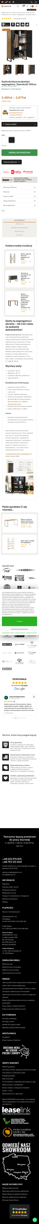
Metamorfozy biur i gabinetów (12, 1094)
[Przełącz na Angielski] (10, 2)
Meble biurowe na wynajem (11, 967)
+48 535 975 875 (15, 115)
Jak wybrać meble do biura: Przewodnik (16, 992)
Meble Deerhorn (6, 12)
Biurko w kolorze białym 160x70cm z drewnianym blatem (27, 521)
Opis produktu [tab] (19, 220)
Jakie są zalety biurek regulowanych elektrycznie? (19, 982)
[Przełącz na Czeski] (14, 2)
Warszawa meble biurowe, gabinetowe (15, 1191)
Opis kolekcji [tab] (19, 231)
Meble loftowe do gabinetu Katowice (15, 1194)
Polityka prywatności (20, 632)
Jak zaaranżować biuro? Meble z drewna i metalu (19, 989)
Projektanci (6, 1037)
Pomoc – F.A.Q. (7, 1091)
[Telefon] (31, 2)
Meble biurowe (7, 964)
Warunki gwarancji (8, 1067)
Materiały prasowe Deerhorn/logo (13, 1027)
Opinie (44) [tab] (19, 224)
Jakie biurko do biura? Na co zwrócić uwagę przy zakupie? (19, 996)
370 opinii (24, 685)
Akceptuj (19, 621)
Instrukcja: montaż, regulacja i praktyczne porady (19, 1070)
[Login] (27, 6)
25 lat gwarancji (16, 742)
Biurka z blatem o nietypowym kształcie (15, 1088)
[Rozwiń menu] (36, 6)
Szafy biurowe (21, 12)
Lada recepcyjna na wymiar (11, 973)
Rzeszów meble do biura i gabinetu (14, 1197)
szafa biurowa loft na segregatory (18, 454)
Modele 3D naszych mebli (11, 1024)
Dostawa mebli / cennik (10, 887)
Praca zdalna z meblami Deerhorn (13, 1006)
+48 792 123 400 (12, 861)
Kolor (3, 135)
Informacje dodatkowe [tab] (19, 227)
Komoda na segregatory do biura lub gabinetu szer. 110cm (26, 276)
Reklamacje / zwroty (9, 893)
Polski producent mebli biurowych (14, 1009)
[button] (19, 1211)
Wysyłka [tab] (19, 235)
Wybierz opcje (25, 265)
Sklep (14, 12)
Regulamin (6, 884)
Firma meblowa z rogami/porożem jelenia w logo (18, 1082)
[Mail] (35, 2)
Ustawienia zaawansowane (19, 629)
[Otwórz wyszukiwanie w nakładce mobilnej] (18, 6)
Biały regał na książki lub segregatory (27, 541)
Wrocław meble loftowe (10, 1200)
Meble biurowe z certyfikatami (12, 1085)
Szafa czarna (30, 12)
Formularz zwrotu (8, 1021)
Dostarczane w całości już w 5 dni (22, 755)
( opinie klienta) (19, 19)
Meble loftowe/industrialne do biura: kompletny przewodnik (18, 1001)
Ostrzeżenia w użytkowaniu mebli (13, 1073)
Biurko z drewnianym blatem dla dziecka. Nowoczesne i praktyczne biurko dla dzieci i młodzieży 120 (25, 300)
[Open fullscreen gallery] (35, 62)
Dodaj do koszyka (19, 152)
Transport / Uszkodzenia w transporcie (15, 896)
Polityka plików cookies (8, 632)
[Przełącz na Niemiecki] (7, 2)
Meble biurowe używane (10, 970)
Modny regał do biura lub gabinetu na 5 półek (26, 256)
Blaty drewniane (7, 1079)
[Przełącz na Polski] (3, 2)
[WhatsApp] (35, 1220)
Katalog (4, 902)
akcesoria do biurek (14, 404)
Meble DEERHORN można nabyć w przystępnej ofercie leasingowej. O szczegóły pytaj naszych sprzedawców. (18, 1101)
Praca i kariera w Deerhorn (11, 1040)
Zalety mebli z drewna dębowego (13, 986)
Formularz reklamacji (9, 1018)
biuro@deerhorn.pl (15, 112)
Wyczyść (4, 145)
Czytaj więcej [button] (5, 713)
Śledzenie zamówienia (9, 899)
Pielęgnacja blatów (8, 1076)
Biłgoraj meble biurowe (10, 1188)
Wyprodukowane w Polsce (20, 765)
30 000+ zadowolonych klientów (22, 776)
